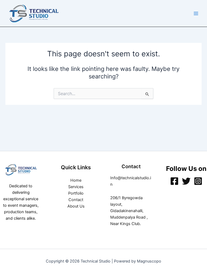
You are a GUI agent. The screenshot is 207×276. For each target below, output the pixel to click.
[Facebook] (174, 181)
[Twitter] (186, 181)
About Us (76, 206)
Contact (75, 199)
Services (76, 186)
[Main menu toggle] (196, 13)
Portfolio (76, 193)
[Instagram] (198, 181)
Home (75, 180)
